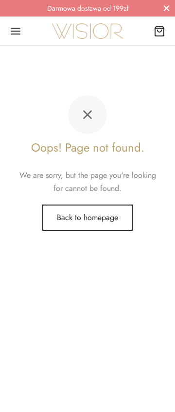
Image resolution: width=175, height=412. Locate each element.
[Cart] (159, 31)
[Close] (166, 8)
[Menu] (15, 31)
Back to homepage (87, 217)
